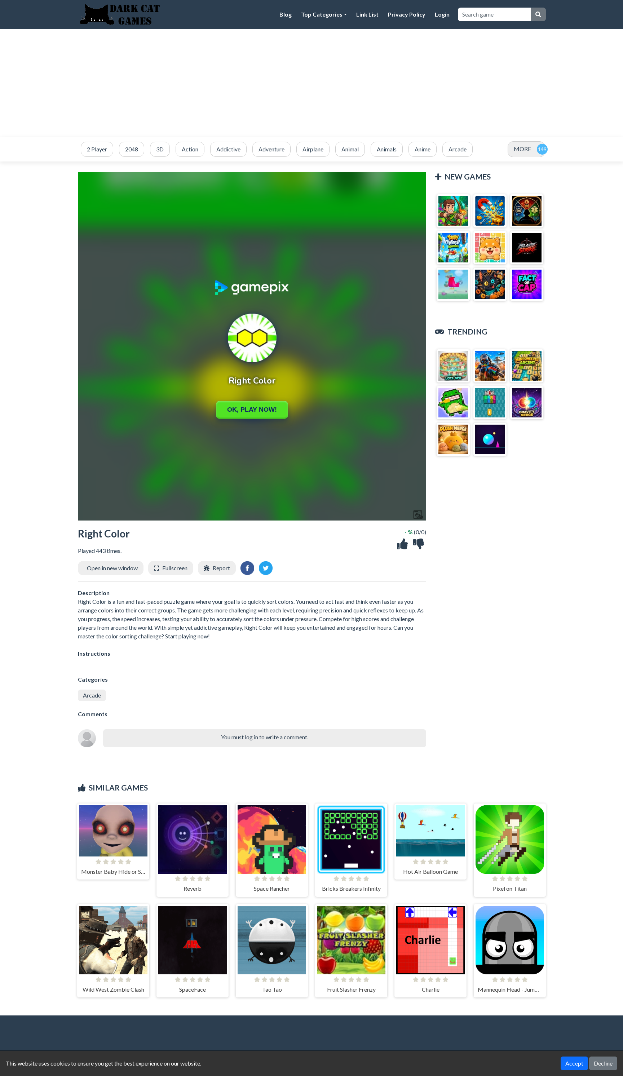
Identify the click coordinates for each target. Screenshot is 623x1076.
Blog (285, 14)
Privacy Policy (406, 14)
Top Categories (322, 14)
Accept (574, 1063)
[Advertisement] (311, 82)
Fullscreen (174, 567)
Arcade (92, 695)
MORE (522, 148)
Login (442, 14)
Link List (367, 14)
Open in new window (112, 567)
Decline (603, 1063)
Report (221, 567)
